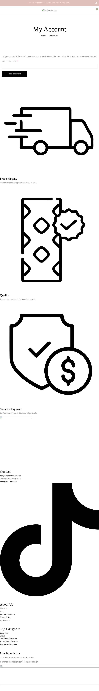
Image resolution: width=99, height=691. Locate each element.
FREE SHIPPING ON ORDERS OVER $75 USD (49, 3)
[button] (95, 10)
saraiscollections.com (14, 662)
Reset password (14, 74)
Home (43, 36)
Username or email (13, 61)
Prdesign (34, 662)
